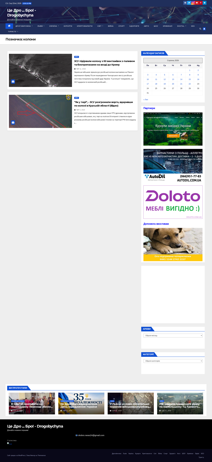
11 (156, 79)
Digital (181, 26)
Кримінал (167, 26)
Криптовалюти (84, 26)
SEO (193, 26)
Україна (53, 26)
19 (165, 84)
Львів (40, 26)
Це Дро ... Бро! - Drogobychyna (35, 426)
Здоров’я (134, 26)
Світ (99, 26)
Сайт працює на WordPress (16, 455)
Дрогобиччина (23, 26)
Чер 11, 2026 (81, 69)
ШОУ (156, 26)
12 (165, 79)
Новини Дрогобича (18, 401)
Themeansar (41, 455)
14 (181, 79)
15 (190, 79)
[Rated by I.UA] (9, 444)
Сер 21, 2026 (166, 411)
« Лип (145, 100)
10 (148, 79)
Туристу (12, 32)
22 (190, 84)
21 (181, 84)
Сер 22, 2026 (18, 411)
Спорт (121, 26)
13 (173, 79)
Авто (146, 26)
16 (198, 79)
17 (148, 84)
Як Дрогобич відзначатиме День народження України (79, 405)
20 (173, 84)
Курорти (68, 26)
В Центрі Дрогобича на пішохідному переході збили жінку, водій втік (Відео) (31, 406)
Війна (111, 26)
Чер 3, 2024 (80, 110)
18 (156, 84)
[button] (200, 29)
